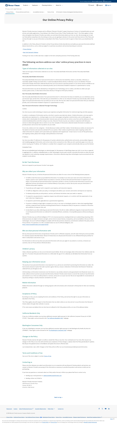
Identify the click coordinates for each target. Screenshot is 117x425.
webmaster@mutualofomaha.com (52, 375)
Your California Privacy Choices (32, 417)
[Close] (112, 419)
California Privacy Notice (19, 417)
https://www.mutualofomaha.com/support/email (35, 224)
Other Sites (50, 409)
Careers (15, 409)
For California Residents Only (55, 318)
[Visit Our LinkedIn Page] (109, 409)
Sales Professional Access (25, 409)
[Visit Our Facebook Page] (99, 409)
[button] (26, 5)
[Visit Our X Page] (102, 409)
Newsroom (9, 409)
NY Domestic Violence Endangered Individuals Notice (69, 12)
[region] (58, 421)
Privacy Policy (9, 12)
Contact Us (61, 409)
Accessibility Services (38, 12)
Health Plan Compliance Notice (94, 417)
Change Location (108, 1)
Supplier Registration (40, 409)
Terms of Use (50, 12)
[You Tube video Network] (106, 409)
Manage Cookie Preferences (79, 417)
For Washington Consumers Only (57, 330)
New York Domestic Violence (30, 52)
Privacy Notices (27, 49)
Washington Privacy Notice (49, 417)
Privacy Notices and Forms (22, 12)
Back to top (57, 397)
